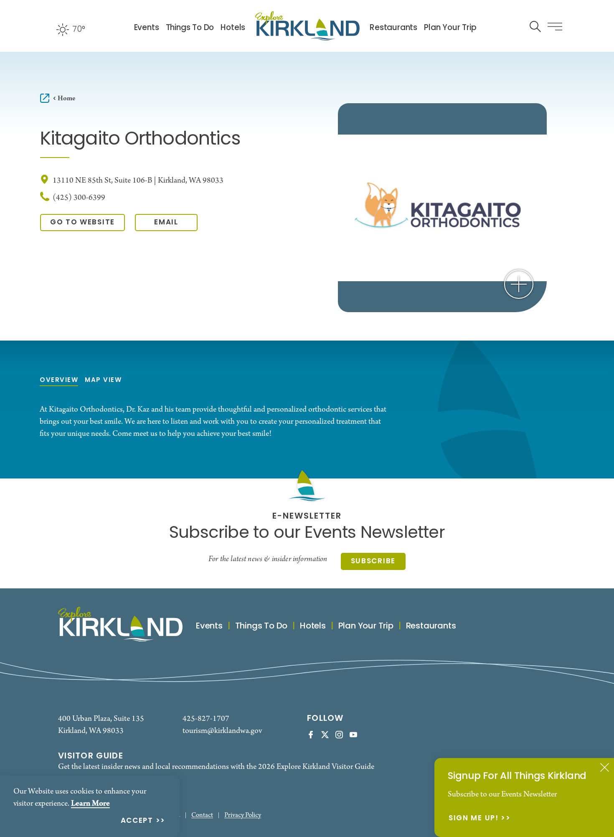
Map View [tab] (103, 380)
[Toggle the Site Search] (535, 26)
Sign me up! (474, 819)
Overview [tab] (59, 380)
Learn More (90, 803)
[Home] (307, 26)
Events (146, 28)
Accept (137, 821)
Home (66, 98)
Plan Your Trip (450, 28)
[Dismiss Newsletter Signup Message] (604, 767)
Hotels (233, 28)
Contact (202, 815)
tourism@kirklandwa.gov (222, 731)
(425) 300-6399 (79, 198)
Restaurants (393, 28)
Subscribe (373, 561)
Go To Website (82, 222)
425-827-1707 (206, 719)
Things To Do (190, 28)
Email (166, 222)
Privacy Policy (242, 815)
